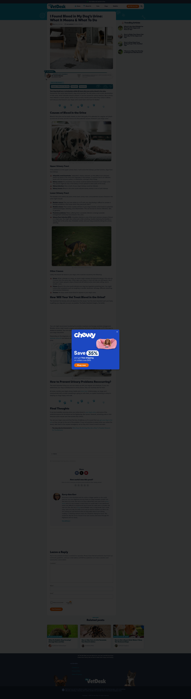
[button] (117, 332)
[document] (95, 349)
